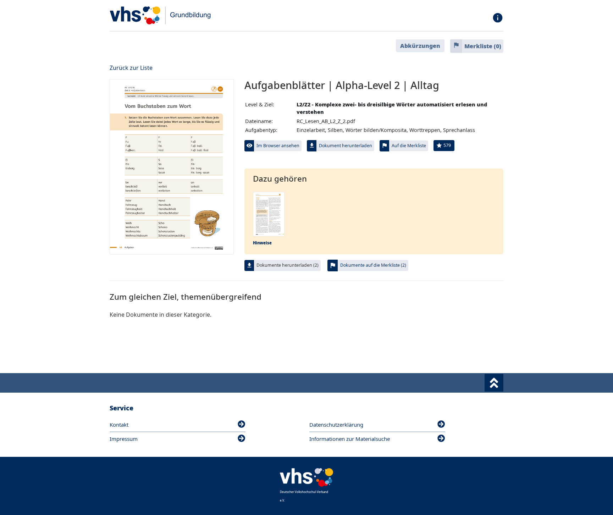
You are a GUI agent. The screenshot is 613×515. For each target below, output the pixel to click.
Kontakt (119, 424)
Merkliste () (482, 46)
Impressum (124, 438)
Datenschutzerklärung (336, 424)
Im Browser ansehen (277, 146)
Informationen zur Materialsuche (349, 438)
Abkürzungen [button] (420, 46)
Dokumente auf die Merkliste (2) (373, 265)
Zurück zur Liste (131, 68)
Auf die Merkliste (409, 146)
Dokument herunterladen (345, 146)
